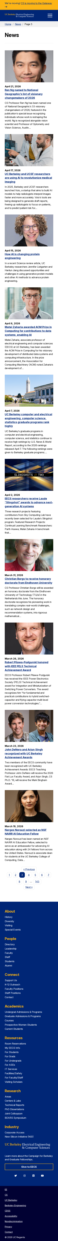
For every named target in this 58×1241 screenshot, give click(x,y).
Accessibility (11, 1216)
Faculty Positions (14, 988)
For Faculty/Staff (14, 1077)
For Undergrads (13, 1060)
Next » (30, 887)
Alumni (8, 965)
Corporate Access (14, 1132)
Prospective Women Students (21, 1024)
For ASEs (10, 1064)
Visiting (8, 925)
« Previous (30, 869)
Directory (10, 944)
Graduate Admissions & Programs (23, 1016)
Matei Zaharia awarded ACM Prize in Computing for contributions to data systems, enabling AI (28, 330)
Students (9, 961)
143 (37, 881)
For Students (12, 1052)
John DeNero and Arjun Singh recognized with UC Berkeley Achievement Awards (24, 753)
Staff (7, 957)
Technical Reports (14, 1105)
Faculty (9, 952)
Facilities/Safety (13, 1073)
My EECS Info (12, 1047)
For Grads (10, 1056)
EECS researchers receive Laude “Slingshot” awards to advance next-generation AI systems (29, 502)
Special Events (13, 929)
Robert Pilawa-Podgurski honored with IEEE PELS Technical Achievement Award (26, 666)
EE (6, 1189)
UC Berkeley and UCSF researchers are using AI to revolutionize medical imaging (28, 177)
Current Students (14, 1028)
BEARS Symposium (15, 1117)
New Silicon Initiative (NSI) (19, 1136)
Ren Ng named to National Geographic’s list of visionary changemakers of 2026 (24, 93)
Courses (9, 1020)
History (8, 917)
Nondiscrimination (14, 1221)
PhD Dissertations (14, 1109)
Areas (8, 1096)
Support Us (11, 980)
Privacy (8, 1226)
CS (6, 1195)
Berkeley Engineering (15, 1205)
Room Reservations (15, 1043)
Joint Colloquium (13, 1113)
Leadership (11, 948)
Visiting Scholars (13, 1081)
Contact (9, 997)
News (18, 24)
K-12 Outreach (12, 984)
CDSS (7, 1210)
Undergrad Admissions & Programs (23, 1011)
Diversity (9, 921)
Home (8, 24)
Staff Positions (13, 992)
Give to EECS (29, 1166)
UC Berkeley (11, 1200)
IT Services (11, 1069)
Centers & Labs (13, 1100)
